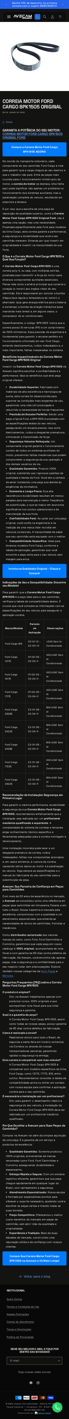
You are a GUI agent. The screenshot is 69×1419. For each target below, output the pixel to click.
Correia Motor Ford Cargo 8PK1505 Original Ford (32, 136)
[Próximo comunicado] (62, 4)
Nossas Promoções (18, 1314)
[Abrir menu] (9, 16)
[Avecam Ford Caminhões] (23, 17)
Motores (8, 975)
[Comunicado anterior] (6, 4)
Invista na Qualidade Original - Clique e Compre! (35, 571)
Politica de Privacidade (20, 1337)
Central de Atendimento (20, 1321)
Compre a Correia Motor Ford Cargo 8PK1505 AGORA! (34, 149)
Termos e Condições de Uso (23, 1306)
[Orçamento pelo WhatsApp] (37, 17)
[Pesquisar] (44, 16)
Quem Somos (14, 1299)
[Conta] (52, 16)
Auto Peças (48, 971)
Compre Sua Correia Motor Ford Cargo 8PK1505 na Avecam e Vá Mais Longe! (34, 1258)
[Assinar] (58, 1361)
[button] (60, 16)
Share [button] (9, 122)
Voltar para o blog (37, 1276)
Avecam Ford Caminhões (26, 1404)
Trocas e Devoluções (19, 1329)
